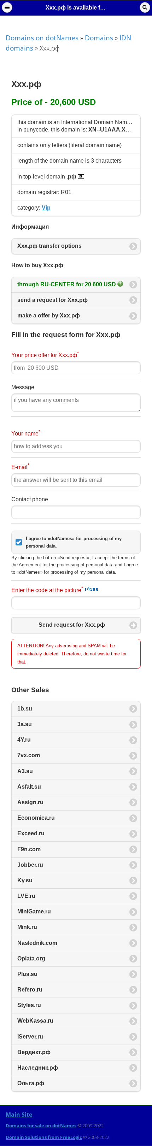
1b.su (24, 709)
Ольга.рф (30, 1083)
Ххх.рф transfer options (49, 246)
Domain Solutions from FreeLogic (44, 1137)
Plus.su (27, 974)
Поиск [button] (145, 7)
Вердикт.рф (34, 1052)
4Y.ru (24, 740)
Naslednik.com (37, 943)
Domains (99, 37)
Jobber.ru (30, 865)
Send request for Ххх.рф (72, 625)
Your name (25, 433)
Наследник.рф (37, 1068)
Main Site (19, 1114)
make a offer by (48, 315)
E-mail (20, 466)
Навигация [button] (7, 7)
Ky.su (25, 880)
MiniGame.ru (34, 911)
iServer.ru (30, 1037)
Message (22, 387)
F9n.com (29, 849)
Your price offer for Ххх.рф (45, 354)
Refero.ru (29, 990)
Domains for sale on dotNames (41, 1125)
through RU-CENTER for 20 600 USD (67, 284)
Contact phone (29, 499)
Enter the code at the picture (47, 589)
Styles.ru (29, 1005)
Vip (46, 208)
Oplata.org (31, 958)
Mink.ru (27, 927)
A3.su (25, 771)
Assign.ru (30, 802)
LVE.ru (26, 896)
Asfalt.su (29, 787)
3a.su (24, 724)
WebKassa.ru (35, 1021)
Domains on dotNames (42, 37)
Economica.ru (36, 818)
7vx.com (28, 755)
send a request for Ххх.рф (52, 300)
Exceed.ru (31, 833)
